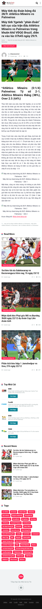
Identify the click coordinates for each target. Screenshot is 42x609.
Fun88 (10, 402)
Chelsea (5, 523)
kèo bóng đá (26, 530)
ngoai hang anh (8, 541)
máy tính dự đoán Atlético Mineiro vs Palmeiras (17, 223)
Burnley (33, 519)
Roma (34, 545)
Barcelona (6, 515)
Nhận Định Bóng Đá (9, 46)
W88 (9, 416)
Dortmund (26, 523)
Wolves (22, 559)
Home (3, 40)
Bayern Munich (17, 515)
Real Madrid (25, 545)
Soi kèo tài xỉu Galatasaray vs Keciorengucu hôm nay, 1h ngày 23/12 (20, 271)
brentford (16, 519)
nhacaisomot (14, 54)
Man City (5, 537)
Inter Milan (27, 526)
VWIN (37, 602)
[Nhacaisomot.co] (8, 3)
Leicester (26, 534)
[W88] (4, 420)
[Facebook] (21, 587)
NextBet (31, 602)
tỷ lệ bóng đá (28, 552)
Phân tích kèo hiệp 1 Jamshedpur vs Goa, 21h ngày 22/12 (19, 365)
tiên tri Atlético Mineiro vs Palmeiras (28, 225)
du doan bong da (8, 526)
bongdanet (28, 515)
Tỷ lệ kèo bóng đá (8, 556)
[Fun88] (4, 406)
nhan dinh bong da (22, 541)
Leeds (19, 534)
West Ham (13, 559)
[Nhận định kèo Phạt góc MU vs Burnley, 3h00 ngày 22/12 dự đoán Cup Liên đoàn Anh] (21, 297)
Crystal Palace (16, 523)
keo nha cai (15, 530)
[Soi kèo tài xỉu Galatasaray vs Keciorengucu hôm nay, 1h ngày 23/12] (21, 252)
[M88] (4, 393)
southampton (7, 552)
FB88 (10, 429)
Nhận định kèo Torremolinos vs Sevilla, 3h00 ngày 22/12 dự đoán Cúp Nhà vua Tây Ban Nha (25, 492)
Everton (18, 526)
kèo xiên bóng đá (8, 534)
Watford (5, 559)
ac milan (5, 512)
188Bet (5, 602)
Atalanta (31, 512)
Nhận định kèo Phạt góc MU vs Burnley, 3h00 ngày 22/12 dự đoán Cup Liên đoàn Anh (21, 318)
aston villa (22, 512)
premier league (8, 545)
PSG (17, 545)
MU (12, 537)
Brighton (25, 519)
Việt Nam (29, 556)
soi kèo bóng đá (8, 548)
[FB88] (4, 433)
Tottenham (17, 552)
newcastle (26, 537)
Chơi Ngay (13, 396)
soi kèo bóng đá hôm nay (24, 548)
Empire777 (21, 604)
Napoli (18, 537)
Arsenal (13, 512)
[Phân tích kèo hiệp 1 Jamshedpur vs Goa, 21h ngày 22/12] (21, 345)
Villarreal (20, 556)
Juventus (6, 530)
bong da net (6, 519)
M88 (9, 389)
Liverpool (36, 534)
